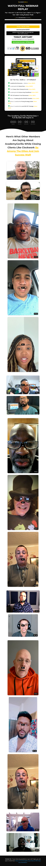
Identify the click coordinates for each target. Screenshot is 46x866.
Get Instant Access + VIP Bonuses (23, 42)
